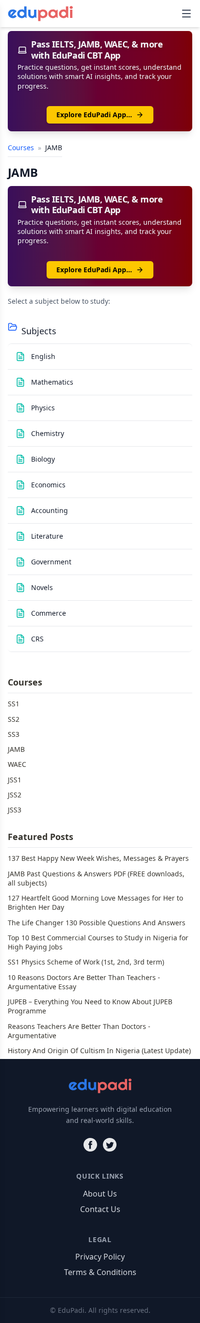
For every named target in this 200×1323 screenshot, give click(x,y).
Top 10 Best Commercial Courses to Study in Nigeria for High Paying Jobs (98, 942)
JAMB (16, 749)
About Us (100, 1193)
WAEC (17, 764)
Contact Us (100, 1209)
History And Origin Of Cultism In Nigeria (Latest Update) (99, 1050)
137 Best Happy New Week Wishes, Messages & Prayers (98, 858)
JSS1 (14, 779)
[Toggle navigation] (186, 13)
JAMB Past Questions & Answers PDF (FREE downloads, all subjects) (96, 878)
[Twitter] (110, 1145)
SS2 (13, 719)
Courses (22, 147)
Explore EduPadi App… (94, 114)
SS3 (13, 734)
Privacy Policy (100, 1256)
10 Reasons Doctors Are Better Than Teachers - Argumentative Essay (84, 982)
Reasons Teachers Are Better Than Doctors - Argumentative (79, 1031)
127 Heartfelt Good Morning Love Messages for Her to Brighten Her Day (95, 902)
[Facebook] (90, 1145)
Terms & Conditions (100, 1272)
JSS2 (14, 794)
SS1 (13, 703)
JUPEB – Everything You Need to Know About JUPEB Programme (90, 1006)
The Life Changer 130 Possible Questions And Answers (96, 922)
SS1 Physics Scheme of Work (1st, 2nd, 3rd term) (86, 961)
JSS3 (14, 809)
